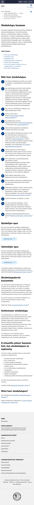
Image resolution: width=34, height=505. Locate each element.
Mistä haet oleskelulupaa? (11, 68)
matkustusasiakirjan (18, 139)
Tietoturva (11, 482)
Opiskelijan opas (9, 56)
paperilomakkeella (22, 124)
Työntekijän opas (9, 58)
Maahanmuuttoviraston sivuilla (20, 195)
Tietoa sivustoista (24, 480)
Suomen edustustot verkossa (12, 480)
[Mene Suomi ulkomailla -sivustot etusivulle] (2, 2)
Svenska (25, 1)
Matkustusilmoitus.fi (6, 470)
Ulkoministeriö (5, 462)
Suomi (21, 13)
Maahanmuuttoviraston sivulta (19, 385)
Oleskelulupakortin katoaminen (13, 60)
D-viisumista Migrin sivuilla (20, 305)
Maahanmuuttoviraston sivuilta (22, 272)
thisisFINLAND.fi (5, 467)
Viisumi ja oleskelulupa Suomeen (12, 17)
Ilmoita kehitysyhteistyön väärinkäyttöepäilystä (13, 473)
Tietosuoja (5, 482)
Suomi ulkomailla (5, 11)
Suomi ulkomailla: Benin (10, 13)
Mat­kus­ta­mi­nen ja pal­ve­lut (11, 15)
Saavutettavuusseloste (21, 482)
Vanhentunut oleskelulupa (11, 62)
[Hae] (27, 5)
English (30, 1)
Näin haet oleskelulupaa (11, 55)
